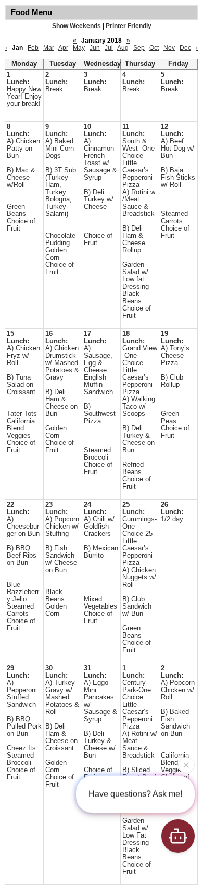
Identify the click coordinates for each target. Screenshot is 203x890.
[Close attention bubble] (186, 764)
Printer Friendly (128, 26)
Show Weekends (76, 26)
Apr (63, 47)
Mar (48, 47)
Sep (139, 47)
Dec (185, 47)
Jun (95, 47)
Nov (169, 47)
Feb (33, 47)
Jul (109, 47)
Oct (154, 47)
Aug (123, 47)
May (79, 47)
